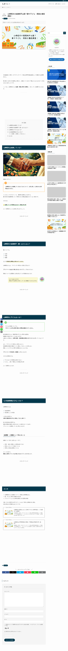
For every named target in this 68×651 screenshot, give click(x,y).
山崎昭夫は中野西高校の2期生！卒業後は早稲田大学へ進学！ (27, 522)
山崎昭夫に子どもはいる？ (15, 129)
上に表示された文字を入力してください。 (13, 631)
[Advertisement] (24, 60)
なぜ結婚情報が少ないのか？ (16, 132)
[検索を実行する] (64, 33)
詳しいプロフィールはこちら (56, 59)
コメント (6, 591)
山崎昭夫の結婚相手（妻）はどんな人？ (18, 127)
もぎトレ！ (6, 4)
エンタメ (5, 18)
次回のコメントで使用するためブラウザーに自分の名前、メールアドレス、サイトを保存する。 (24, 625)
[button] (5, 572)
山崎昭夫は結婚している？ (15, 125)
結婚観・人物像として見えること (18, 133)
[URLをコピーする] (42, 572)
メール (6, 614)
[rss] (63, 0)
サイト (5, 619)
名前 (5, 609)
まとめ (10, 136)
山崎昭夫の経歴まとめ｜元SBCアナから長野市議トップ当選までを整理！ (28, 510)
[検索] (65, 0)
